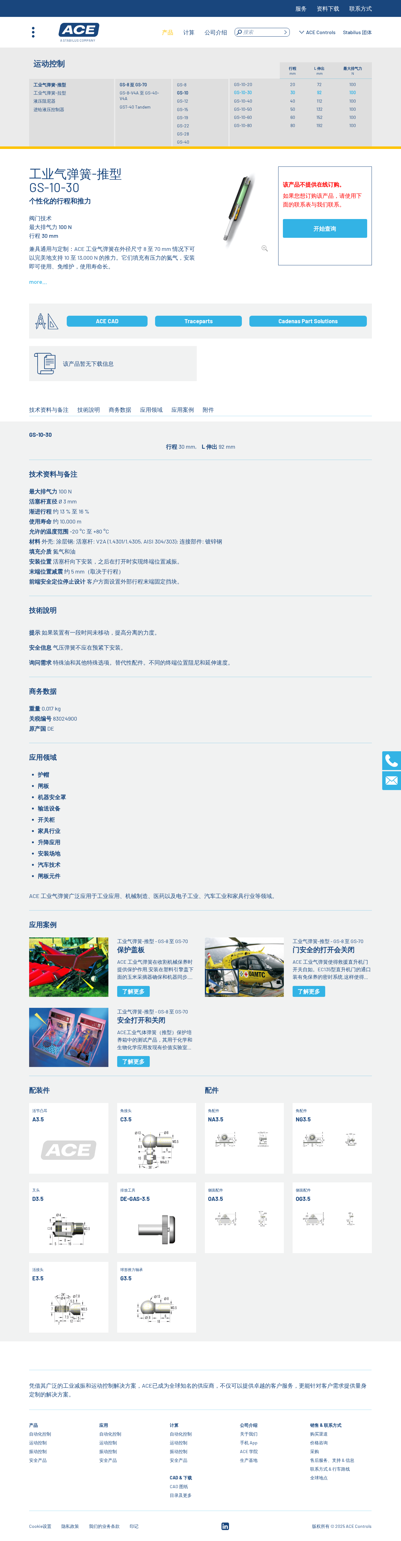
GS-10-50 (243, 109)
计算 (174, 1425)
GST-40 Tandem (135, 107)
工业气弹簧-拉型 (50, 92)
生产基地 (249, 1460)
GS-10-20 (243, 84)
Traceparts (199, 321)
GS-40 (183, 142)
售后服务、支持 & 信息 (332, 1460)
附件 (208, 409)
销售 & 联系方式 (325, 1425)
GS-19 (182, 117)
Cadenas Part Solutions (308, 321)
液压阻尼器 (44, 101)
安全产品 (38, 1460)
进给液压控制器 (49, 109)
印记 (134, 1526)
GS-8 (181, 84)
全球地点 (319, 1477)
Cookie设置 (40, 1526)
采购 (314, 1451)
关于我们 (249, 1433)
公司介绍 (249, 1425)
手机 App (249, 1442)
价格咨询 (319, 1442)
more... (38, 281)
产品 (33, 1425)
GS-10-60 (243, 117)
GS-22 (183, 125)
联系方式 (360, 8)
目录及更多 (181, 1495)
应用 (104, 1425)
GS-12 (182, 101)
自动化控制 (40, 1433)
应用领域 (151, 409)
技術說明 (88, 409)
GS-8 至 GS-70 (133, 84)
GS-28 (183, 133)
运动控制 (38, 1442)
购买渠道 (319, 1433)
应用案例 (182, 409)
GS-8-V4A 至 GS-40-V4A (139, 95)
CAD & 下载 (181, 1477)
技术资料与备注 (49, 409)
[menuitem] (167, 32)
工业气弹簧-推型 (50, 84)
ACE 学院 (249, 1451)
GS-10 (182, 92)
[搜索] (285, 32)
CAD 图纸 (179, 1486)
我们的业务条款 (104, 1526)
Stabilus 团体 (357, 32)
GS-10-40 (243, 101)
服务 (301, 8)
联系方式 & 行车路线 (330, 1469)
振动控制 (38, 1451)
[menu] (194, 32)
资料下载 (328, 8)
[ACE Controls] (79, 32)
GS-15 (182, 109)
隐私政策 (70, 1526)
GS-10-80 (243, 125)
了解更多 (133, 991)
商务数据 (120, 409)
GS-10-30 (243, 92)
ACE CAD (107, 321)
